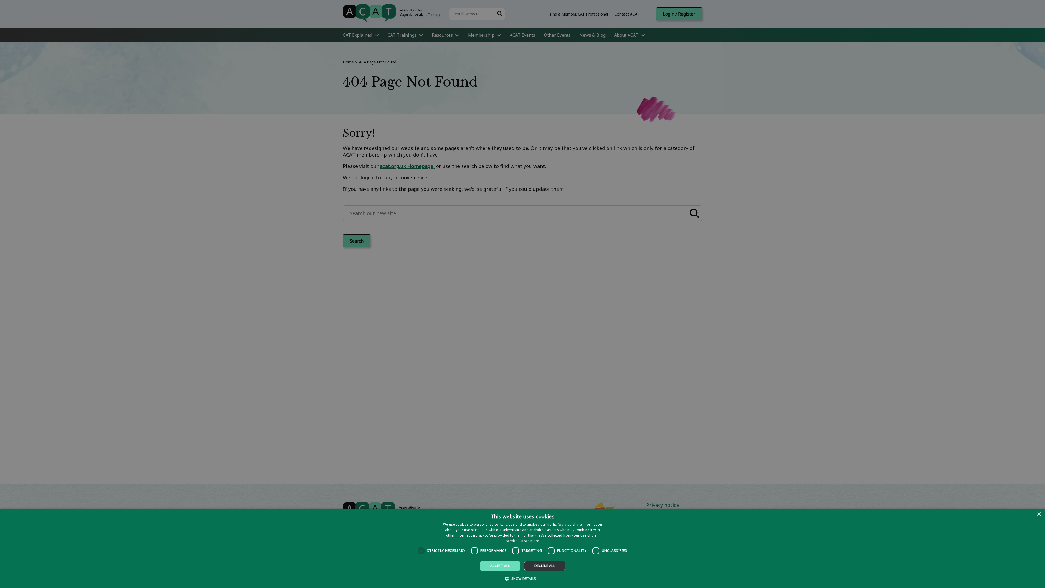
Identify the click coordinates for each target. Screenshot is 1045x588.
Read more (530, 540)
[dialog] (522, 548)
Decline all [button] (544, 566)
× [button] (1039, 514)
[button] (522, 578)
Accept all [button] (500, 566)
